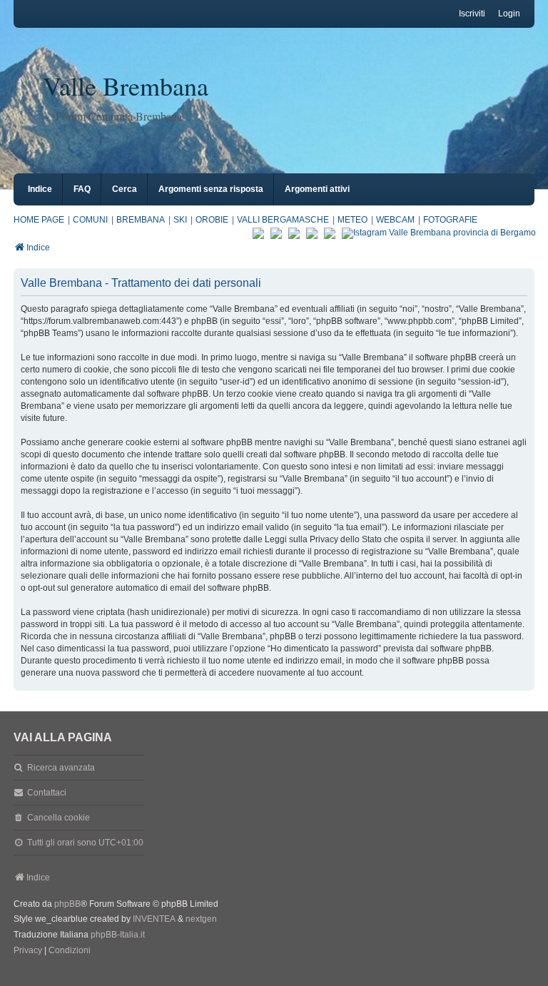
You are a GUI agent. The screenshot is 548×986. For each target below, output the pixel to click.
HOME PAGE (39, 220)
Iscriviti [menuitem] (472, 14)
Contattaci (46, 793)
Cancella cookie (58, 818)
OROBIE (212, 220)
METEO (352, 220)
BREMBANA (140, 220)
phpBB (67, 904)
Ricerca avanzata (61, 768)
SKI (180, 220)
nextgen (201, 919)
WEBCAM (395, 220)
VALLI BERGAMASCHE (283, 220)
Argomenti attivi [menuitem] (317, 189)
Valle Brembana (125, 85)
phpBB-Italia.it (118, 935)
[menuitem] (28, 951)
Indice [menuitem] (40, 189)
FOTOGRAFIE (450, 220)
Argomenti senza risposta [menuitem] (210, 189)
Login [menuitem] (509, 14)
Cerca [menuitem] (124, 189)
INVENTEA (154, 919)
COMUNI (90, 220)
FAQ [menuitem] (82, 189)
